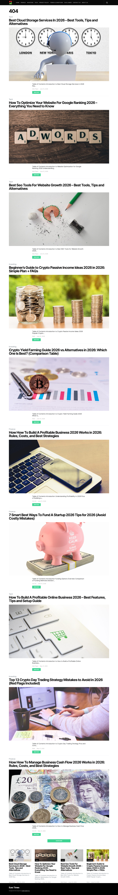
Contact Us (77, 2)
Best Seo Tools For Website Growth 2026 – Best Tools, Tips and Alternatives (56, 187)
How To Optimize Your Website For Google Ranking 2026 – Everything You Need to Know (53, 104)
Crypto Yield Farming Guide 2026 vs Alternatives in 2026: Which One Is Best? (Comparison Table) (58, 352)
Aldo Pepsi (35, 89)
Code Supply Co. (26, 890)
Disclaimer (68, 2)
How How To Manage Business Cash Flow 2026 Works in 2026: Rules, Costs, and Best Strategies (57, 764)
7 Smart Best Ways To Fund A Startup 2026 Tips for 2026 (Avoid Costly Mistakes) (57, 516)
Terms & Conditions (56, 2)
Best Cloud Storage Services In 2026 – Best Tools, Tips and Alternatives (53, 22)
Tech (36, 2)
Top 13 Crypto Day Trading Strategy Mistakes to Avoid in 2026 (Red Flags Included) (56, 681)
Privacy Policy (44, 2)
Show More (59, 840)
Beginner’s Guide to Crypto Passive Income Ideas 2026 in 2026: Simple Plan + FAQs (57, 269)
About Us (85, 2)
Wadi (33, 336)
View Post (36, 92)
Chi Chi (34, 501)
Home (17, 2)
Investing (30, 2)
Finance (23, 2)
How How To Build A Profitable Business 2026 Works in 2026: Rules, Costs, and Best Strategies (55, 434)
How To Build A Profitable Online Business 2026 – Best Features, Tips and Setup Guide (57, 599)
